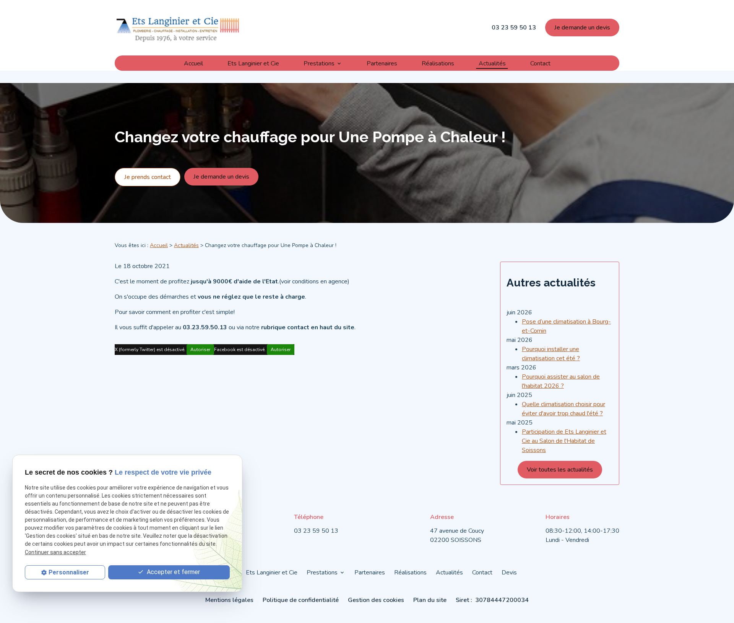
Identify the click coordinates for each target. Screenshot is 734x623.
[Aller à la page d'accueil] (178, 27)
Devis (509, 572)
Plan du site (430, 600)
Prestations (319, 63)
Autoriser (200, 349)
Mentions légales (229, 600)
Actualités (492, 63)
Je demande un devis (582, 27)
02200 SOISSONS (458, 535)
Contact (540, 63)
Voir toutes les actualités (560, 469)
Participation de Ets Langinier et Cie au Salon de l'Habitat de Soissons (564, 441)
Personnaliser (69, 572)
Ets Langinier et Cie (253, 63)
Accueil (193, 63)
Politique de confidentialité (301, 600)
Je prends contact (147, 177)
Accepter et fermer (172, 572)
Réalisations (438, 63)
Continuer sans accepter (55, 552)
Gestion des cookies (376, 600)
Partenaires (382, 63)
